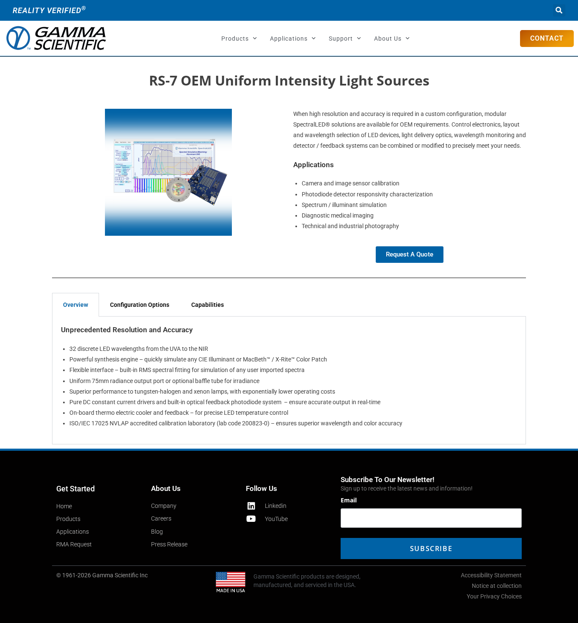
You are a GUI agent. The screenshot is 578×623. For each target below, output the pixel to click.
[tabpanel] (289, 380)
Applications (289, 38)
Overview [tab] (75, 304)
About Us (388, 38)
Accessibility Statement (491, 575)
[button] (559, 10)
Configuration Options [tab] (139, 304)
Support (341, 38)
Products (235, 38)
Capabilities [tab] (207, 304)
